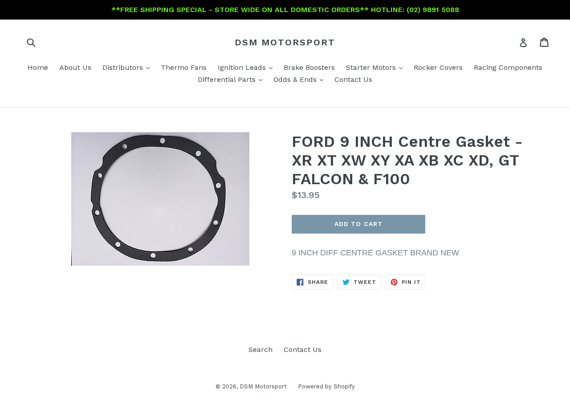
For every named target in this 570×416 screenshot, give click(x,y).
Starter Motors (376, 67)
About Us (75, 67)
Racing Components (508, 67)
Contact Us (353, 79)
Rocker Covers (438, 67)
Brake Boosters (309, 67)
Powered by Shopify (326, 386)
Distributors (128, 67)
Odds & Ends (300, 79)
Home (38, 67)
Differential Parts (232, 79)
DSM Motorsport (285, 42)
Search (260, 349)
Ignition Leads (247, 67)
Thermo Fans (184, 67)
